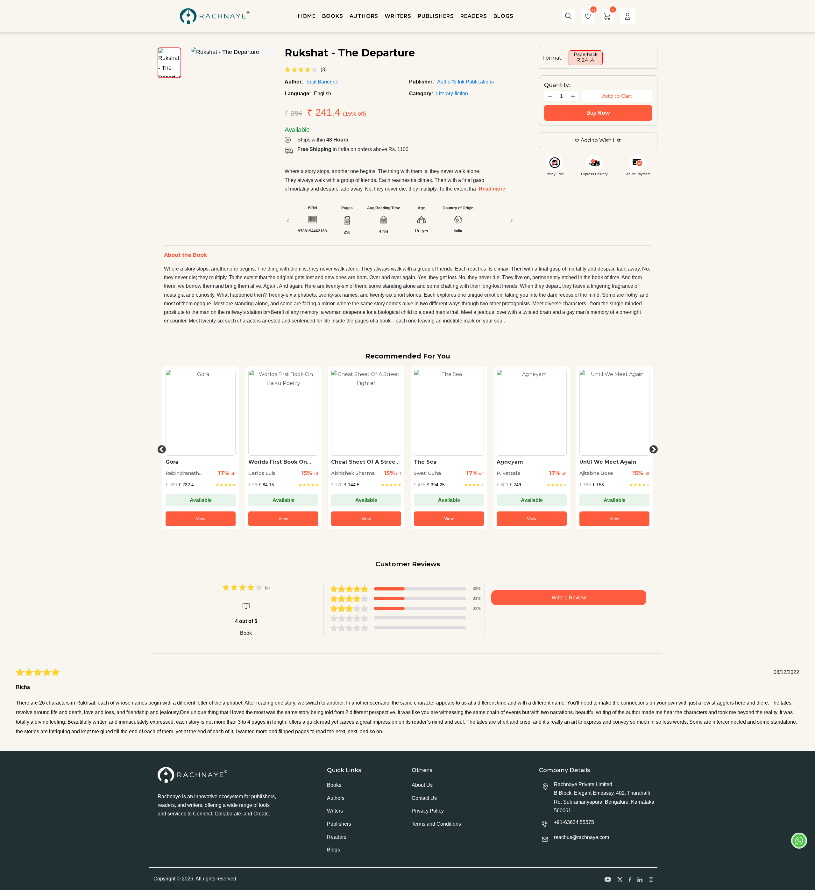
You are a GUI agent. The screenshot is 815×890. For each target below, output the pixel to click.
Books (334, 785)
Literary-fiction (452, 93)
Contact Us (424, 798)
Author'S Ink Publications (465, 81)
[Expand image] (233, 52)
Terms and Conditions (436, 824)
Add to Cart (617, 96)
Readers (336, 837)
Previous (160, 448)
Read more (492, 189)
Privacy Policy (428, 811)
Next (652, 448)
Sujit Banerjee (322, 81)
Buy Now (598, 113)
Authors (335, 798)
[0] (588, 16)
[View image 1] (169, 62)
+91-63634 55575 (574, 822)
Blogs (333, 849)
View (220, 518)
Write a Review (569, 597)
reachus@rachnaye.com (581, 837)
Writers (335, 811)
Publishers (339, 824)
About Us (422, 785)
